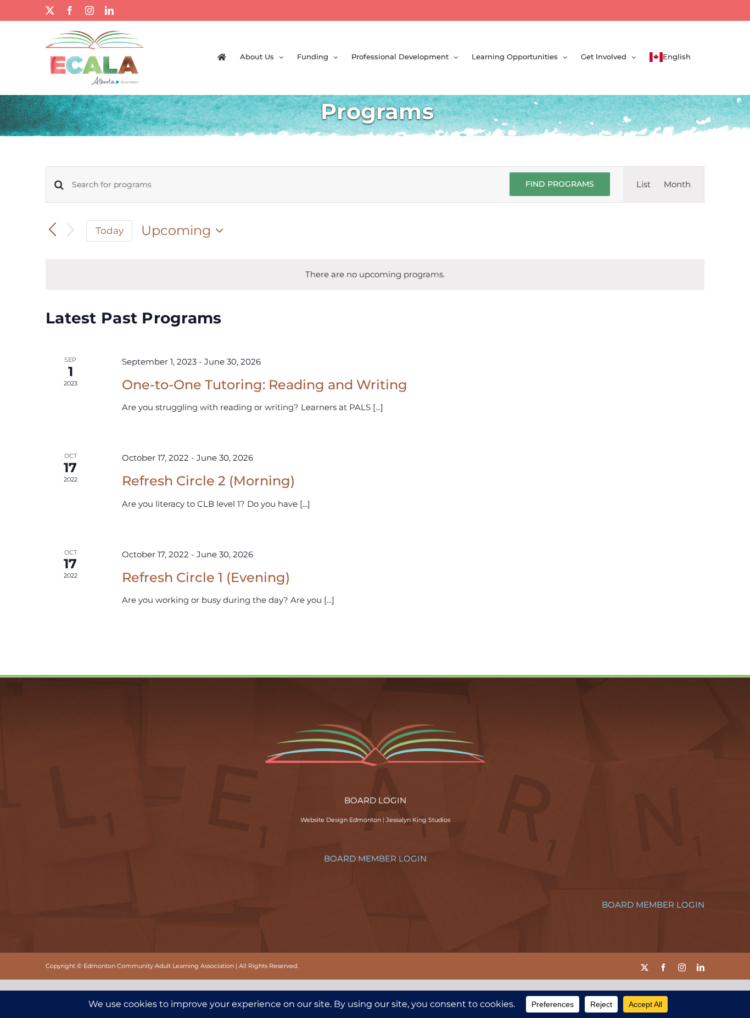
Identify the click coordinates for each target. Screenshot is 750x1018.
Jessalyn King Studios (418, 820)
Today (110, 230)
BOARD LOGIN (375, 800)
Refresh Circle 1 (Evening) (206, 577)
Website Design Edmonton (340, 820)
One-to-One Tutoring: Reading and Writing (264, 385)
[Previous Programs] (52, 230)
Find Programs (559, 184)
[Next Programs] (70, 231)
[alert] (375, 274)
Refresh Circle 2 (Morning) (208, 481)
